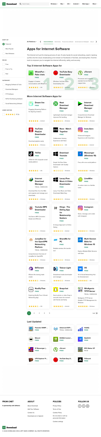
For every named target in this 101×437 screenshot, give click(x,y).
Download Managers (12, 89)
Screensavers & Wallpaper (82, 41)
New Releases (10, 53)
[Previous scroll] (40, 41)
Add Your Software (33, 409)
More (94, 4)
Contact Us (31, 412)
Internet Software (48, 42)
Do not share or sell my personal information (60, 417)
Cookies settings (58, 421)
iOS (68, 4)
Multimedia (58, 41)
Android (75, 4)
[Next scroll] (96, 41)
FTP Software (10, 94)
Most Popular (10, 49)
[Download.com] (9, 4)
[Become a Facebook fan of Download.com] (79, 406)
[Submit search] (20, 4)
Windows (54, 4)
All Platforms (31, 42)
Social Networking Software (14, 103)
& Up (17, 114)
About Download (33, 406)
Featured (8, 44)
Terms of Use (57, 409)
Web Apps (85, 4)
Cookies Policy (57, 412)
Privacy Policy (57, 406)
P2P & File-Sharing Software (14, 99)
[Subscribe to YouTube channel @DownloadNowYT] (87, 406)
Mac (61, 4)
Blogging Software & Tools (14, 84)
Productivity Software (67, 41)
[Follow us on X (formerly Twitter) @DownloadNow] (83, 406)
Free (7, 64)
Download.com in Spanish (35, 416)
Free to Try (9, 69)
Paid (7, 74)
